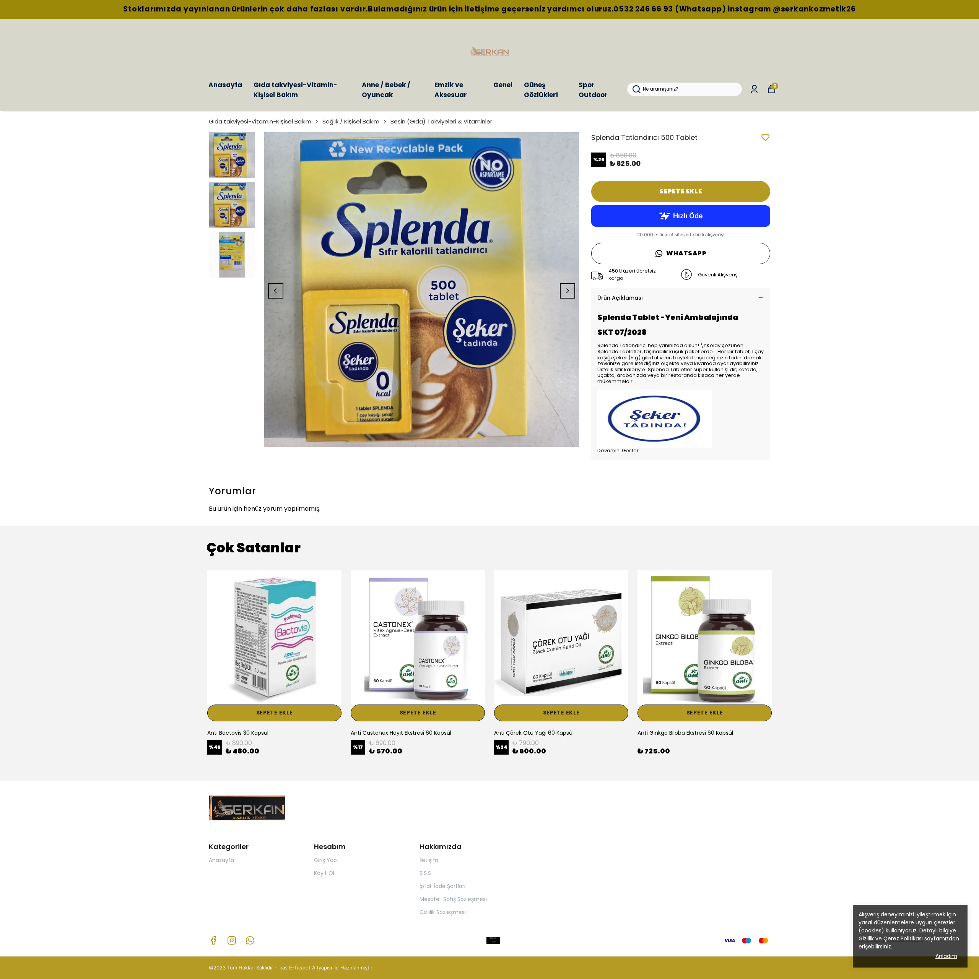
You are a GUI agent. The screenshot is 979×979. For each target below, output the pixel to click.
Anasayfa (225, 84)
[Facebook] (213, 940)
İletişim (429, 860)
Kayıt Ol (324, 873)
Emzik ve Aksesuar (450, 89)
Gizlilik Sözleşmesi (443, 912)
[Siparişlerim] (754, 89)
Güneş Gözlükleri (541, 89)
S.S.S (425, 873)
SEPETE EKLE (680, 191)
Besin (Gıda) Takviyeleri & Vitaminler (441, 121)
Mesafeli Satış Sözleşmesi (453, 899)
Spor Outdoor (593, 89)
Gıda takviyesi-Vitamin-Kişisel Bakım (295, 89)
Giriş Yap (325, 860)
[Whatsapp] (250, 940)
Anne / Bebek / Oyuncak (386, 89)
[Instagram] (231, 940)
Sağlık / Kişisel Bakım (350, 121)
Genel (502, 84)
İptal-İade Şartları (442, 886)
